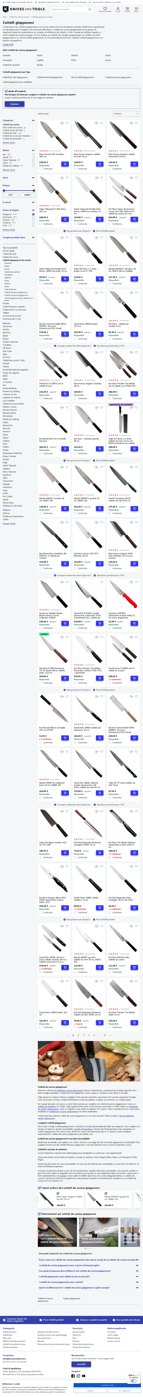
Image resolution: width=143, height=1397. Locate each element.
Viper (5, 490)
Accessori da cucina (12, 316)
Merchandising (114, 1338)
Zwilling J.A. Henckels (12, 506)
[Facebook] (73, 1376)
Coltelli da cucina (11, 124)
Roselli (6, 459)
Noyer (5, 434)
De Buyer (7, 348)
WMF (5, 493)
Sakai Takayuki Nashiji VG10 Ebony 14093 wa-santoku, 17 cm (87, 211)
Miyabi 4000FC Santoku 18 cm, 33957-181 (51, 499)
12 (105, 1035)
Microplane (8, 416)
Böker (5, 336)
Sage (5, 462)
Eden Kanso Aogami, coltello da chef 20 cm (87, 155)
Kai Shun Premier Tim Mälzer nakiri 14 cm (122, 1013)
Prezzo (6, 185)
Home (5, 17)
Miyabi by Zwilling (11, 419)
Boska (6, 339)
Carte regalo (113, 1335)
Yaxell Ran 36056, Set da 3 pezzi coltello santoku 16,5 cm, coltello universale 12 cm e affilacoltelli (53, 959)
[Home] (24, 8)
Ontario (6, 441)
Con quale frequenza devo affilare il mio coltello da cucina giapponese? (75, 1271)
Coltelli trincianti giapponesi (16, 295)
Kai (4, 385)
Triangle (6, 484)
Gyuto (7, 269)
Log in (118, 11)
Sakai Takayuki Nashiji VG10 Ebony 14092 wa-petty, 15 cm (53, 270)
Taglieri (6, 313)
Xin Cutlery (8, 496)
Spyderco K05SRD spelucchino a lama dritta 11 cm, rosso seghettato (122, 615)
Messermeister (9, 413)
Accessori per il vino (12, 319)
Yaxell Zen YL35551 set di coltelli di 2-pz (51, 384)
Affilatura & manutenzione (14, 1341)
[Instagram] (78, 1376)
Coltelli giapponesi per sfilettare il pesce (18, 299)
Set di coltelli (8, 251)
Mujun (5, 422)
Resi (74, 1338)
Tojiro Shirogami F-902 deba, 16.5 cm (52, 210)
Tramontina (8, 481)
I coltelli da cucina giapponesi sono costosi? (61, 1282)
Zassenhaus (8, 502)
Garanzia (77, 1335)
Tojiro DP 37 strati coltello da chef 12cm (122, 784)
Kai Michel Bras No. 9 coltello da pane (52, 440)
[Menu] (138, 1373)
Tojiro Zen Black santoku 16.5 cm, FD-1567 (52, 843)
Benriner (7, 332)
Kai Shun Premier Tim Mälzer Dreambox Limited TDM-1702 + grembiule (88, 670)
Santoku (8, 263)
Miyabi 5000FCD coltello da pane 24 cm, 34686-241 (52, 784)
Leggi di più (8, 44)
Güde (5, 379)
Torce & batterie (44, 1338)
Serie (5, 177)
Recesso (76, 1341)
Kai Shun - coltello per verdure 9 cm (119, 325)
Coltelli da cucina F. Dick (14, 360)
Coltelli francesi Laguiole (14, 306)
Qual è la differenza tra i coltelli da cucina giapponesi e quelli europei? (74, 1287)
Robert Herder (9, 456)
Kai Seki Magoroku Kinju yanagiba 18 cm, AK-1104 (121, 899)
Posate (6, 303)
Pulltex (6, 447)
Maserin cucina (9, 407)
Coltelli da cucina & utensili (19, 17)
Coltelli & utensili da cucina (14, 1344)
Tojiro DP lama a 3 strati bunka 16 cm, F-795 (85, 270)
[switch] (134, 1381)
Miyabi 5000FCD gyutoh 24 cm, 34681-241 (86, 499)
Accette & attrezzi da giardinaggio (52, 1335)
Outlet (6, 519)
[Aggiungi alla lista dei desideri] (67, 123)
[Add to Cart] (65, 164)
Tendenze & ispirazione (13, 516)
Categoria (8, 120)
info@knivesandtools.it (14, 1358)
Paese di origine (11, 210)
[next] (135, 1198)
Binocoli (41, 1341)
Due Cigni (7, 351)
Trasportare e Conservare (14, 309)
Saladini (6, 468)
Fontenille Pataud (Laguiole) (15, 370)
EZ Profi (6, 357)
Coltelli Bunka (10, 289)
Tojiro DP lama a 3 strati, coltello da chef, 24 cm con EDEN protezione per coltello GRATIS (122, 441)
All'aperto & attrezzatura (48, 1332)
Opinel (6, 438)
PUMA (6, 450)
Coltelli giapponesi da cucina (17, 260)
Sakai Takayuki (9, 465)
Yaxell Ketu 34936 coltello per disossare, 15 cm (87, 729)
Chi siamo (112, 1332)
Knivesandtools (9, 388)
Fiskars (6, 366)
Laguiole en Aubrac (11, 397)
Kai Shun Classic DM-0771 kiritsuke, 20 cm (86, 555)
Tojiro (5, 478)
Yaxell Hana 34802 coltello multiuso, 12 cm (86, 899)
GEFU (5, 376)
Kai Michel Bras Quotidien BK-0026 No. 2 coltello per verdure (53, 556)
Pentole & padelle (10, 1347)
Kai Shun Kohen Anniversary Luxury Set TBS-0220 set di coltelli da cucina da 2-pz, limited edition (122, 211)
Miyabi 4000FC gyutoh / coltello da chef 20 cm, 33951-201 (88, 959)
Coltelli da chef (9, 254)
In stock (7, 202)
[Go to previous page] (68, 1035)
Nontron (6, 431)
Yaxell (5, 499)
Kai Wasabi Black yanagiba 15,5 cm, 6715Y (52, 729)
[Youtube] (83, 1376)
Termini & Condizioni (81, 1347)
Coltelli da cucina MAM (13, 404)
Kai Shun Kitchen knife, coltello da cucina (119, 958)
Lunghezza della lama (14, 237)
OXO (5, 444)
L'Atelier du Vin (10, 394)
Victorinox (7, 487)
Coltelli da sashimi (12, 272)
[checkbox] (33, 155)
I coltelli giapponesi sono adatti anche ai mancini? (64, 1276)
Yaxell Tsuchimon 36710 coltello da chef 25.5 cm (120, 499)
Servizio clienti (79, 1332)
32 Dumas (7, 326)
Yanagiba (8, 275)
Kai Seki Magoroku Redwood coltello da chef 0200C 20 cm (87, 1013)
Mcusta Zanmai (10, 410)
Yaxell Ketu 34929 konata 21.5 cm (85, 325)
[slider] (4, 190)
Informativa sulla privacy (83, 1344)
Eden (5, 354)
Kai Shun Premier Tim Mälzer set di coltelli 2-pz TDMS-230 (122, 384)
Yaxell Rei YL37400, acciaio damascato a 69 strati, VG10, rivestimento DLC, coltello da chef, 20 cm (87, 615)
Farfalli (6, 363)
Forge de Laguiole (11, 373)
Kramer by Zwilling (11, 391)
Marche (6, 323)
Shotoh (7, 283)
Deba (6, 286)
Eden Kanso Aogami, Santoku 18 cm (87, 384)
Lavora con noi (114, 1341)
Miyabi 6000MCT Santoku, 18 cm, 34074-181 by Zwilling (122, 270)
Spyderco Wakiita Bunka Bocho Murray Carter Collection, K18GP (50, 615)
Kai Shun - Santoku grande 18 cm (86, 440)
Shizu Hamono (9, 472)
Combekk (7, 345)
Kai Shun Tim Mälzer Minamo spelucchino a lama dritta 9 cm (122, 844)
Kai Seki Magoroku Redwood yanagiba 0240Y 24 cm (87, 843)
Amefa (6, 329)
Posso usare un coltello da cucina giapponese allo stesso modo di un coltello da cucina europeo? (88, 1259)
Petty (6, 280)
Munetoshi (7, 425)
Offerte (6, 510)
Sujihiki (7, 278)
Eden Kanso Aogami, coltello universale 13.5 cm (122, 155)
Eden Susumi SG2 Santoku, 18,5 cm (51, 155)
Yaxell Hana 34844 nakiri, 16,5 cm (53, 1013)
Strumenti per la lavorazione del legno (54, 1344)
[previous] (42, 1198)
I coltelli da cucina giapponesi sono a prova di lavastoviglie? (69, 1265)
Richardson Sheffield (12, 453)
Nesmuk (6, 428)
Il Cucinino (7, 382)
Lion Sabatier (9, 400)
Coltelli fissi (7, 1335)
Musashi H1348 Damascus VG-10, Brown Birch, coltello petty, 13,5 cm (52, 670)
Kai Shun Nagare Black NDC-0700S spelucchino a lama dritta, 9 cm (53, 900)
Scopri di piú (9, 523)
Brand (6, 150)
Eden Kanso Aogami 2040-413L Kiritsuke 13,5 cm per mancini (121, 556)
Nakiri (7, 266)
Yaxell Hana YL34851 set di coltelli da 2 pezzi (121, 669)
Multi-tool (7, 1338)
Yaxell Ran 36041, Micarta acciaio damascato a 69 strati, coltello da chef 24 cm (87, 785)
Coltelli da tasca (9, 1332)
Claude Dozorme (10, 342)
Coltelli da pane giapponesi (16, 292)
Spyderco (7, 475)
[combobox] (126, 114)
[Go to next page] (110, 1035)
